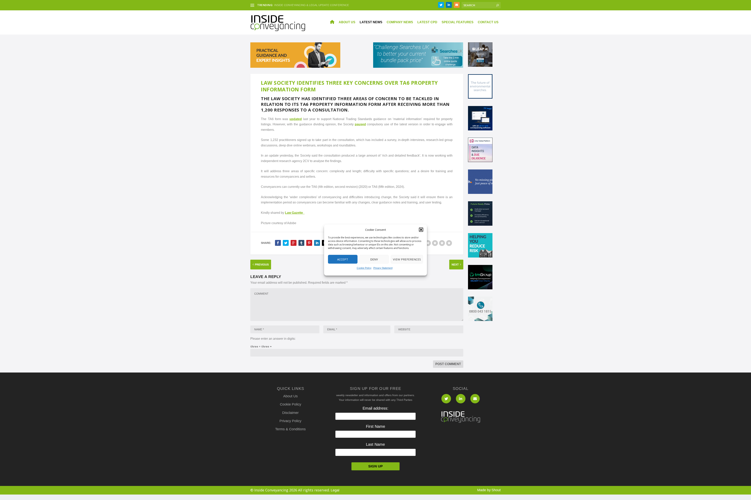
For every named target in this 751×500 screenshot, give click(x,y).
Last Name (375, 444)
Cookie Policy (364, 268)
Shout (496, 490)
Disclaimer (290, 413)
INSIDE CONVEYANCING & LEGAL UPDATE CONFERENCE (311, 5)
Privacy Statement (383, 268)
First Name (375, 426)
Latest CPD (427, 22)
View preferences (407, 259)
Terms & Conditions (290, 429)
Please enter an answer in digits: (273, 338)
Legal (335, 490)
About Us (347, 22)
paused (360, 124)
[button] (421, 230)
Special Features (457, 22)
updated (295, 119)
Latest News (371, 22)
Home (329, 22)
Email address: (375, 408)
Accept (342, 259)
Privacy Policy (290, 421)
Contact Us (488, 22)
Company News (400, 22)
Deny (374, 259)
